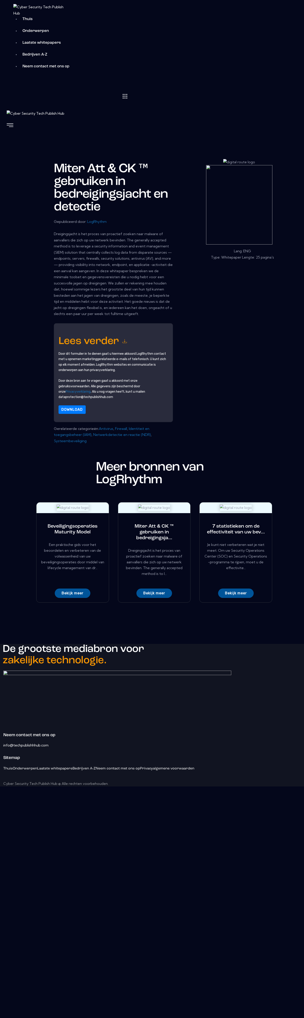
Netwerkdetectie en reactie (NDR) (122, 434)
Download (72, 409)
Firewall (121, 428)
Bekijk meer (72, 593)
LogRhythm (97, 221)
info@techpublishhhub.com (26, 745)
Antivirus (106, 428)
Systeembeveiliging (70, 441)
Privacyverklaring (78, 392)
